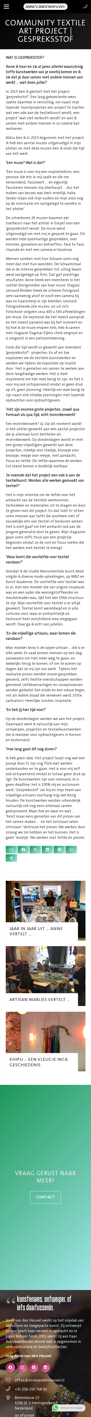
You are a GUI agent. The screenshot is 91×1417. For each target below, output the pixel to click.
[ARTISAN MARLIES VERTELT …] (45, 949)
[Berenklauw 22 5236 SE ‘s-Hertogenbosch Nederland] (10, 1398)
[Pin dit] (59, 849)
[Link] (85, 6)
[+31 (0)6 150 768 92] (10, 1389)
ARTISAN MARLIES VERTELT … (39, 999)
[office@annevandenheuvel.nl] (10, 1380)
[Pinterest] (33, 1367)
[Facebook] (10, 1367)
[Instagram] (22, 1367)
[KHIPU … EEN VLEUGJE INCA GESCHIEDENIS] (45, 1014)
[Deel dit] (23, 849)
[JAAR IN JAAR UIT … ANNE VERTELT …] (45, 883)
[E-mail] (11, 849)
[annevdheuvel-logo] (45, 6)
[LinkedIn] (45, 1367)
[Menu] (6, 6)
